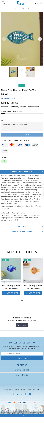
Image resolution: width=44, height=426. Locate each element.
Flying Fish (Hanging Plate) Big (11, 286)
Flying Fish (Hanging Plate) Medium (33, 286)
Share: (4, 157)
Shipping (15, 107)
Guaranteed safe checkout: (15, 140)
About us (22, 365)
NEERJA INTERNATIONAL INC (22, 3)
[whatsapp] (4, 161)
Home (11, 8)
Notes (3, 121)
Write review (21, 325)
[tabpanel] (11, 278)
